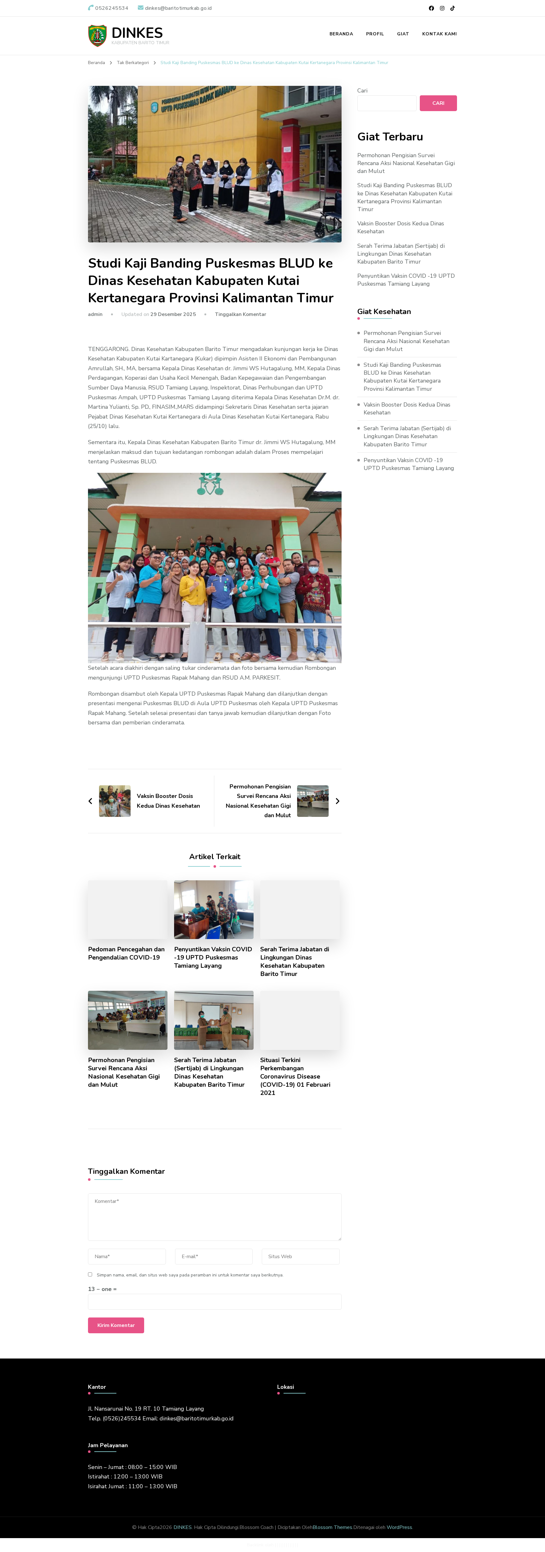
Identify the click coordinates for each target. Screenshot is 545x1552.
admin (95, 314)
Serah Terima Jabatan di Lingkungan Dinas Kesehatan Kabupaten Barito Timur (294, 961)
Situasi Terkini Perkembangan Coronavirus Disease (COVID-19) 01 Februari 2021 (295, 1076)
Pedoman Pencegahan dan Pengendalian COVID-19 (126, 953)
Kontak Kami (439, 34)
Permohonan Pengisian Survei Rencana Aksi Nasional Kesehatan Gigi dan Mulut (124, 1072)
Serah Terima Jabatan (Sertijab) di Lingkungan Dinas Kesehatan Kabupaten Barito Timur (209, 1072)
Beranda (341, 34)
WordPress (399, 1527)
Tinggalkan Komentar (240, 314)
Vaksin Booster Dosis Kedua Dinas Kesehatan (400, 227)
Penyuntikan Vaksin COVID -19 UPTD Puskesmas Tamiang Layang (213, 957)
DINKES (137, 33)
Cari (362, 90)
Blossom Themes (332, 1527)
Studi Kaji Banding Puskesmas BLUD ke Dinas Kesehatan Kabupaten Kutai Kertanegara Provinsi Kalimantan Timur (404, 197)
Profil (375, 34)
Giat (403, 34)
